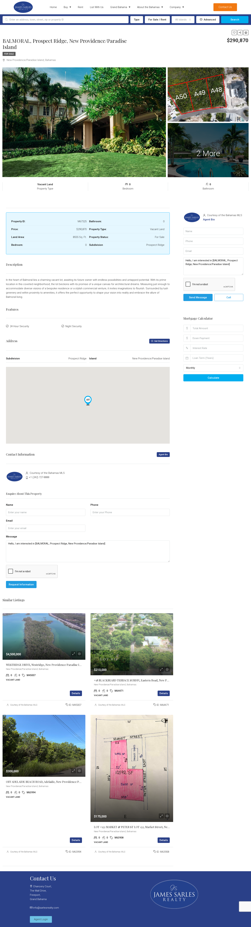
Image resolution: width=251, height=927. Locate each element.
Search (235, 19)
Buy (66, 7)
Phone (94, 504)
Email (9, 520)
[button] (88, 400)
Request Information (21, 584)
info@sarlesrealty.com (46, 907)
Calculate (213, 377)
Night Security (73, 326)
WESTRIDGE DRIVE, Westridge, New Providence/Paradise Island (46, 665)
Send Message (198, 297)
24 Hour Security (19, 326)
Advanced (209, 19)
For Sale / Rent (157, 19)
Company (175, 7)
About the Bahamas (148, 7)
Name (9, 504)
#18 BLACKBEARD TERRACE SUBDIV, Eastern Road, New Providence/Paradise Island (147, 680)
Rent (80, 7)
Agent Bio (163, 454)
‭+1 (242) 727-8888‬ (39, 477)
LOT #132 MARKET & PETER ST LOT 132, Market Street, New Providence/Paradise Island (149, 827)
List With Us (96, 7)
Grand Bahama (118, 7)
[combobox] (183, 19)
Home (53, 7)
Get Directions (161, 341)
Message (11, 536)
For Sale (9, 54)
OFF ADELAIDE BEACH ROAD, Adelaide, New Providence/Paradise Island (51, 782)
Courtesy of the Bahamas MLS (23, 705)
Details (76, 693)
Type (137, 19)
